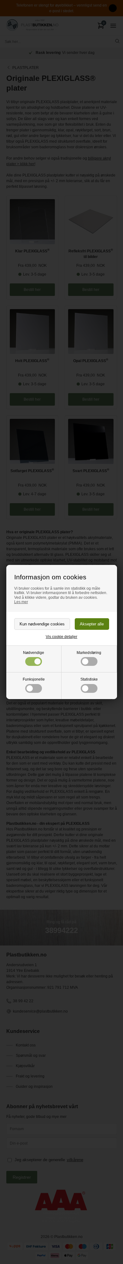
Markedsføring (89, 652)
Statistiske (89, 679)
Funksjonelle (34, 679)
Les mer (21, 602)
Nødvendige (33, 652)
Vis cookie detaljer (61, 637)
